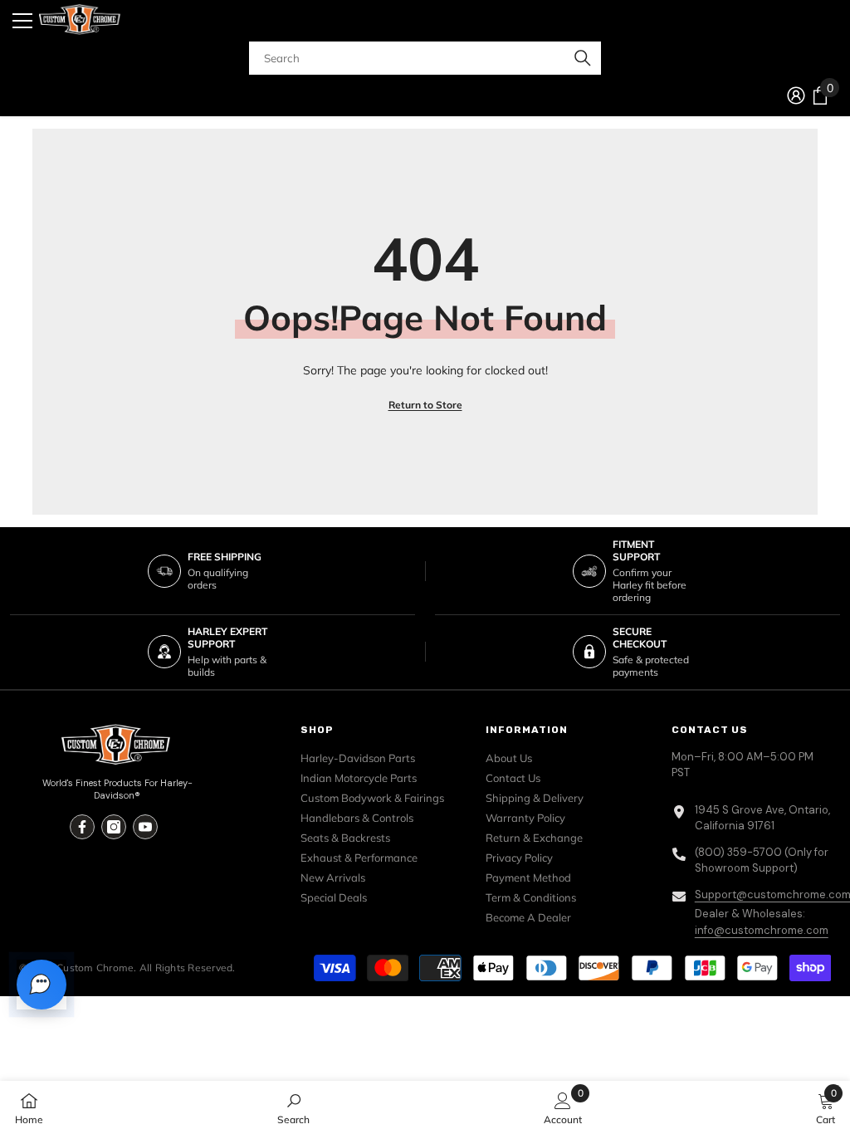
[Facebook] (82, 826)
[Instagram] (113, 826)
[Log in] (796, 95)
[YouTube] (145, 826)
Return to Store (425, 404)
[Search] (425, 58)
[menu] (22, 21)
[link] (293, 1107)
